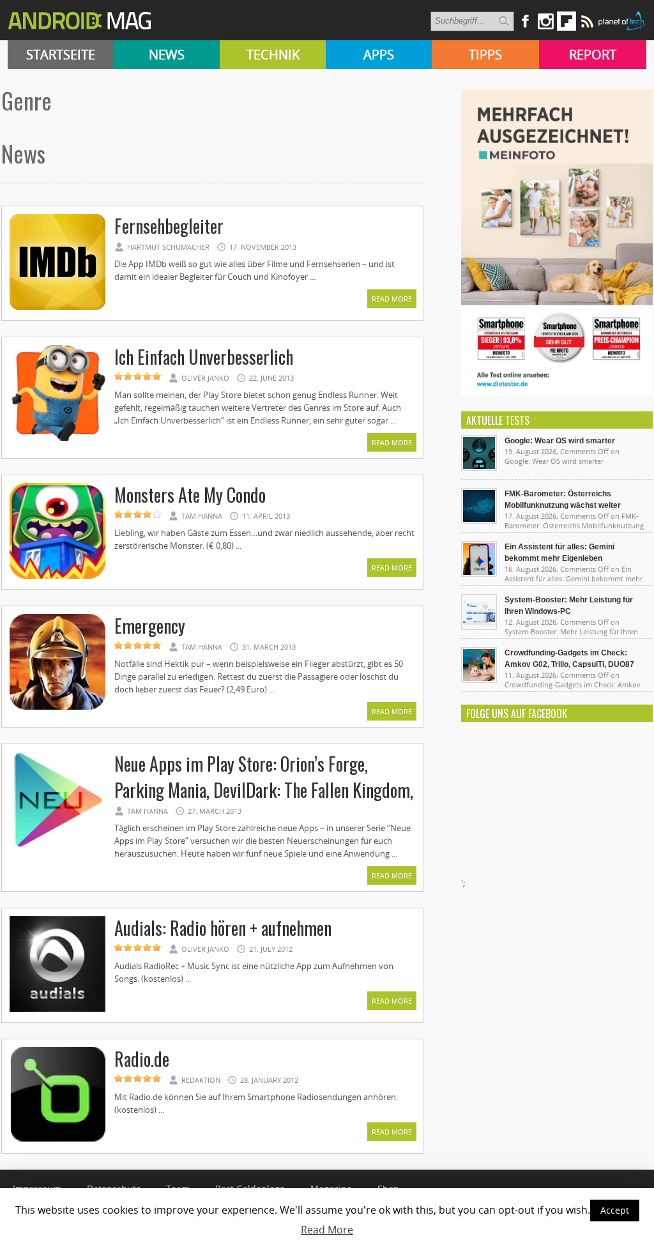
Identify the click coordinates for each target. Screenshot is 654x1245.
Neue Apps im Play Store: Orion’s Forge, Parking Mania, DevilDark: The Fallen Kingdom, (263, 777)
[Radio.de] (57, 1141)
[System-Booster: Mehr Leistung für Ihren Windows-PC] (479, 626)
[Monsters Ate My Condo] (57, 577)
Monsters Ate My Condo (190, 495)
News (167, 54)
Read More (392, 298)
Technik (273, 54)
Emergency (149, 626)
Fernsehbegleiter (169, 226)
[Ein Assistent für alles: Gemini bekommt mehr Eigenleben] (479, 573)
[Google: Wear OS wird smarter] (479, 467)
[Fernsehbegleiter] (57, 308)
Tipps (485, 54)
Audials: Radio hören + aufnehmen (222, 928)
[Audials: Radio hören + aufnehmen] (57, 1010)
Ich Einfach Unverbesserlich (203, 357)
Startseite (60, 54)
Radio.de (141, 1059)
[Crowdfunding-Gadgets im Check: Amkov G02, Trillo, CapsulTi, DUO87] (479, 679)
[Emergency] (57, 708)
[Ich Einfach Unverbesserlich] (57, 439)
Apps (378, 54)
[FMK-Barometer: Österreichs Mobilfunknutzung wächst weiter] (479, 520)
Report (592, 54)
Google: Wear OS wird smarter (560, 440)
